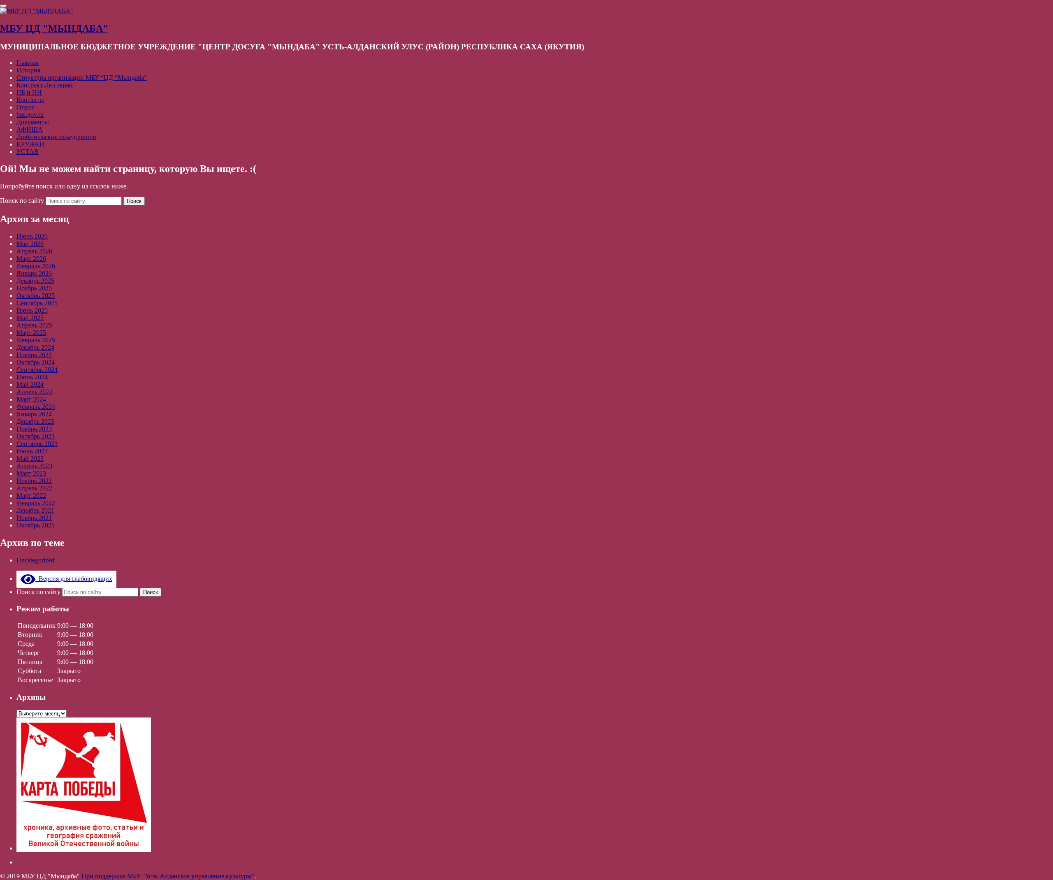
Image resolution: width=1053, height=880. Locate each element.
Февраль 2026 (35, 265)
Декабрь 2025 (35, 280)
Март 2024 (31, 399)
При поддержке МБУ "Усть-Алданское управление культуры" (168, 876)
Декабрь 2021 (35, 510)
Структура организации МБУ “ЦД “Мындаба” (81, 77)
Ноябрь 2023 (34, 428)
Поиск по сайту (23, 200)
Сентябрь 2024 (37, 369)
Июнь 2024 (32, 377)
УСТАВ (27, 151)
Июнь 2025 (32, 310)
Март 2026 (31, 258)
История (28, 70)
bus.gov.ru (30, 114)
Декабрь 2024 (35, 347)
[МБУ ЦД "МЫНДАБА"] (36, 10)
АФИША (29, 129)
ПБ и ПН (29, 92)
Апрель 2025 (34, 325)
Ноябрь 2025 (34, 288)
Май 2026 (30, 243)
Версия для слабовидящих (73, 578)
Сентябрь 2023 (37, 443)
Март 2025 (31, 332)
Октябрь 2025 (35, 295)
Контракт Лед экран (44, 84)
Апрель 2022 (34, 488)
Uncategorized (35, 560)
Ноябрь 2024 (34, 354)
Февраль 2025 (35, 340)
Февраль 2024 (35, 406)
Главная (27, 62)
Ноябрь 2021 (34, 517)
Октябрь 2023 (35, 436)
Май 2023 (30, 458)
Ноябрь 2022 (34, 480)
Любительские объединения (56, 136)
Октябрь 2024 (35, 362)
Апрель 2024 (34, 391)
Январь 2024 (34, 414)
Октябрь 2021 (35, 525)
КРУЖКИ (30, 144)
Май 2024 (30, 384)
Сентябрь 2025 (37, 303)
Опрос (25, 107)
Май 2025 (30, 317)
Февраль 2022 (35, 502)
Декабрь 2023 (35, 421)
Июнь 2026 (32, 236)
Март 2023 (31, 473)
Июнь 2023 (32, 451)
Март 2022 (31, 495)
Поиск (134, 201)
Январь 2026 (34, 273)
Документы (32, 121)
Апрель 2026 (34, 251)
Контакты (30, 99)
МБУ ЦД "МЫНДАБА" (54, 28)
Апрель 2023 (34, 465)
